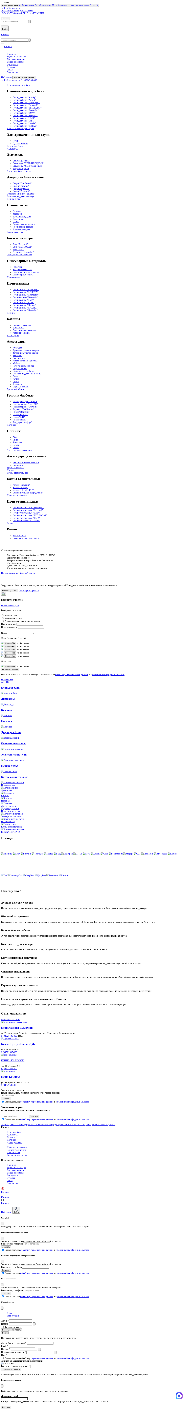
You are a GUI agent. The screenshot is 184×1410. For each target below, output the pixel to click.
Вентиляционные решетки (26, 462)
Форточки (18, 442)
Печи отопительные (17, 495)
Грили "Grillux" (20, 414)
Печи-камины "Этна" (23, 302)
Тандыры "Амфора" (22, 422)
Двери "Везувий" (21, 191)
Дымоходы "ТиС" (21, 160)
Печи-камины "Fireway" (24, 305)
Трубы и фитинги (15, 467)
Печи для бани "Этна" (23, 120)
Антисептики (19, 535)
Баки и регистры (15, 232)
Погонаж (11, 425)
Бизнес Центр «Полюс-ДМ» (18, 1044)
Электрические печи (17, 1150)
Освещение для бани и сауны (27, 373)
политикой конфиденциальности (108, 674)
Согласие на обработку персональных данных (92, 1124)
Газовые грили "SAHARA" (26, 404)
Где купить (12, 64)
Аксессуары (13, 335)
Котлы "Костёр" (20, 487)
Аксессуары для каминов (19, 450)
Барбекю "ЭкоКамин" (23, 409)
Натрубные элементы (23, 366)
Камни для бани (15, 146)
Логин (5, 1321)
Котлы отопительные (17, 473)
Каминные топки (13, 618)
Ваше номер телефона (12, 1243)
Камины (11, 313)
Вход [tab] (9, 1313)
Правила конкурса (10, 605)
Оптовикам (12, 72)
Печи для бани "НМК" (24, 118)
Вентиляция (19, 358)
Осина (16, 447)
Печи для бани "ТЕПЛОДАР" (27, 107)
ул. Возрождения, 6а (28, 5)
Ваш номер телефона (11, 1267)
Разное (10, 523)
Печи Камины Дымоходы (17, 1027)
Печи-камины (14, 277)
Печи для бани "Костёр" (24, 97)
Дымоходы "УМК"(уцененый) (27, 166)
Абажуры (17, 347)
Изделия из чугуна (22, 216)
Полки (16, 381)
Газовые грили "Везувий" (25, 406)
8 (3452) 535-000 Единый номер (17, 10)
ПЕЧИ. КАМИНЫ (12, 1060)
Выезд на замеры (15, 62)
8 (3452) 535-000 (28, 80)
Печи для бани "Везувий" (25, 105)
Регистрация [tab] (13, 1315)
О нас (10, 69)
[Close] (2, 1223)
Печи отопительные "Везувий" (28, 510)
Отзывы (11, 67)
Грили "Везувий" (21, 412)
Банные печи (11, 615)
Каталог (5, 19)
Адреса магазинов (50, 5)
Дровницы (18, 465)
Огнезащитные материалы (26, 272)
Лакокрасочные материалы (26, 538)
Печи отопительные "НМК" (26, 513)
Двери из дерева (21, 188)
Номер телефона (9, 627)
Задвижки (17, 214)
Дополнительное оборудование (28, 492)
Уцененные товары (16, 56)
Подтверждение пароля (13, 1352)
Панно (16, 376)
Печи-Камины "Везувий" (25, 297)
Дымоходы (12, 148)
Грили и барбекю (15, 389)
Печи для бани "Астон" (24, 100)
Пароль (4, 1324)
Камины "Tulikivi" (21, 333)
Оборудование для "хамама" (21, 193)
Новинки (11, 54)
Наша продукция (9, 573)
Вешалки (17, 355)
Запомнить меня (13, 1327)
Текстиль (17, 384)
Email (4, 1346)
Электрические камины (24, 330)
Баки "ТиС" (18, 249)
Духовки (17, 211)
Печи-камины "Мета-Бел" (25, 310)
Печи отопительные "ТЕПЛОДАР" (30, 515)
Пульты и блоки (20, 143)
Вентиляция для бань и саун (20, 196)
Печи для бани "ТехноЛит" (26, 110)
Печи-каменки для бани (18, 85)
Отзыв (4, 633)
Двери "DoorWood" (22, 183)
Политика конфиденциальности (54, 1124)
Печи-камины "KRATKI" (25, 307)
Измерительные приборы (25, 360)
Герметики (18, 267)
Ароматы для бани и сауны (26, 350)
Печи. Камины (10, 1076)
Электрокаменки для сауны (20, 128)
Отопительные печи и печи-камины (22, 621)
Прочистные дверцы (23, 227)
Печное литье (13, 199)
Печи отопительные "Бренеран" (28, 507)
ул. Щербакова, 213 (63, 5)
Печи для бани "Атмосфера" (26, 102)
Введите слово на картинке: (15, 1366)
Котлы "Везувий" (21, 485)
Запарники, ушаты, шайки (26, 353)
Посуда (10, 470)
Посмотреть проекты (29, 590)
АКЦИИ (5, 682)
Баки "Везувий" (20, 244)
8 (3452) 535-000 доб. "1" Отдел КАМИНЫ (22, 13)
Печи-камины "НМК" (23, 300)
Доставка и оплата (16, 59)
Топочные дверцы (21, 229)
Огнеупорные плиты (23, 274)
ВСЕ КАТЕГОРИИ (10, 832)
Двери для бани (14, 1142)
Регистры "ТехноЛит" (23, 252)
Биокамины (18, 327)
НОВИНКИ (7, 679)
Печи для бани (14, 1132)
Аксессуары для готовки (25, 401)
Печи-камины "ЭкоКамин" (26, 289)
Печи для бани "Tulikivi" (25, 126)
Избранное (6, 77)
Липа (15, 439)
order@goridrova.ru (10, 8)
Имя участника (8, 624)
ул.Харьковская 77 (46, 5)
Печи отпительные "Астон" (26, 520)
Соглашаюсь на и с (47, 1101)
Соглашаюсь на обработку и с (47, 1358)
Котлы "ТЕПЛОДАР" (23, 490)
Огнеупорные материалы (19, 254)
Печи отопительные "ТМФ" (26, 518)
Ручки (16, 379)
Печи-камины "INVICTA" (25, 292)
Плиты (16, 221)
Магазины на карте (10, 1019)
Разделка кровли (21, 168)
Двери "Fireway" (21, 186)
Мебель (16, 363)
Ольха (16, 445)
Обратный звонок (26, 573)
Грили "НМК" (20, 419)
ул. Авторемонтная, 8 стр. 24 (85, 5)
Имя (4, 1355)
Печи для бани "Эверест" (25, 115)
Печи (15, 141)
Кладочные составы (22, 269)
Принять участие (9, 590)
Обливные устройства (23, 371)
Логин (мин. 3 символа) (13, 1343)
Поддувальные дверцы (24, 224)
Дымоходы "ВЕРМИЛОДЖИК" (28, 163)
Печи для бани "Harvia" (24, 123)
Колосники (18, 219)
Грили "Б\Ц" (19, 417)
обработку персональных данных (71, 674)
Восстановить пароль (11, 1330)
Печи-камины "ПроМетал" (26, 294)
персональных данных (42, 1358)
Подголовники (20, 368)
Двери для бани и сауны (19, 171)
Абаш (15, 437)
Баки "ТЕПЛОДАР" (22, 247)
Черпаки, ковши (20, 386)
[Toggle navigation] (2, 43)
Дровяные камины (22, 325)
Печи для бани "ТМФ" (24, 113)
